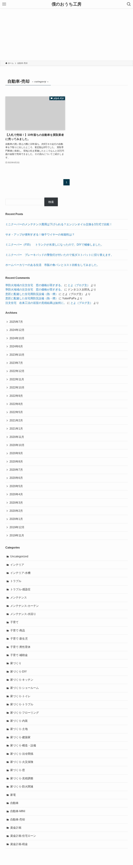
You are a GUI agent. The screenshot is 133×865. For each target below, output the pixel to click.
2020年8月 (16, 461)
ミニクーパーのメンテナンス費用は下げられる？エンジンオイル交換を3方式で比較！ (58, 224)
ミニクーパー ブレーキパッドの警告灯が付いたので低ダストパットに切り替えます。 (59, 254)
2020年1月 (16, 518)
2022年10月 (17, 387)
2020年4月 (16, 494)
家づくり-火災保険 (21, 761)
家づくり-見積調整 (21, 778)
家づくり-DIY (18, 671)
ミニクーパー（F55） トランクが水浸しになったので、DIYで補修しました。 (54, 244)
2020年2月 (16, 510)
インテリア (17, 564)
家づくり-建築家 (20, 737)
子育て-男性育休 (20, 646)
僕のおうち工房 (66, 4)
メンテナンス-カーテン (24, 605)
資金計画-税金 (19, 844)
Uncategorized (19, 556)
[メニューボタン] (4, 4)
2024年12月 (17, 329)
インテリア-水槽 (20, 572)
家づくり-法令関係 (21, 753)
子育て (14, 622)
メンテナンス (18, 597)
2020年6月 (16, 477)
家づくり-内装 (19, 720)
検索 (51, 201)
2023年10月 (17, 354)
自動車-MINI (17, 811)
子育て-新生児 (19, 638)
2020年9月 (16, 453)
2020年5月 (16, 486)
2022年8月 (16, 403)
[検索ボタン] (129, 4)
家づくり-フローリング (24, 712)
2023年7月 (16, 362)
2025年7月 (16, 321)
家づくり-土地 (19, 728)
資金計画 (15, 827)
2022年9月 (16, 395)
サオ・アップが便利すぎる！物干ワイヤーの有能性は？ (40, 234)
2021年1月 (16, 428)
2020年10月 (17, 445)
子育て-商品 (17, 630)
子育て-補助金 (19, 655)
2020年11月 (17, 436)
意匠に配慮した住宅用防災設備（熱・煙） (31, 294)
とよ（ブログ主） (79, 285)
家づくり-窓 (17, 770)
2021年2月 (16, 420)
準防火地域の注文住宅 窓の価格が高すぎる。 (34, 285)
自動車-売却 (17, 819)
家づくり (15, 663)
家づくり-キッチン (21, 679)
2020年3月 (16, 502)
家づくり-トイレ (20, 696)
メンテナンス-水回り (23, 614)
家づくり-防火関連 (21, 786)
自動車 (14, 803)
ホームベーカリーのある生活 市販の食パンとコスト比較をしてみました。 (52, 264)
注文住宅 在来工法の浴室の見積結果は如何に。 (35, 302)
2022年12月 (17, 371)
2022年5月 (16, 412)
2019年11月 (17, 535)
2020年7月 (16, 469)
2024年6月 (16, 346)
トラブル (15, 581)
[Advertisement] (66, 34)
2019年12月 (17, 527)
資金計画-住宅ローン (23, 835)
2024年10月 (17, 338)
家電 (13, 794)
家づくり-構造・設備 (23, 745)
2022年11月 (17, 379)
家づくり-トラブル (21, 704)
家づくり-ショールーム (24, 687)
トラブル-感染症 (20, 589)
